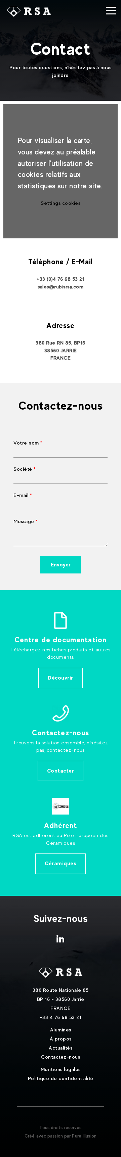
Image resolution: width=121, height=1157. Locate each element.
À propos (61, 1039)
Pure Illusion (84, 1136)
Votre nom (26, 443)
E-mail (20, 495)
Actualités (60, 1048)
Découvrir (60, 678)
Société (22, 469)
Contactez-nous (60, 1057)
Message (23, 521)
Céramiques (60, 863)
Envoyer (61, 564)
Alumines (60, 1029)
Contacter (60, 771)
